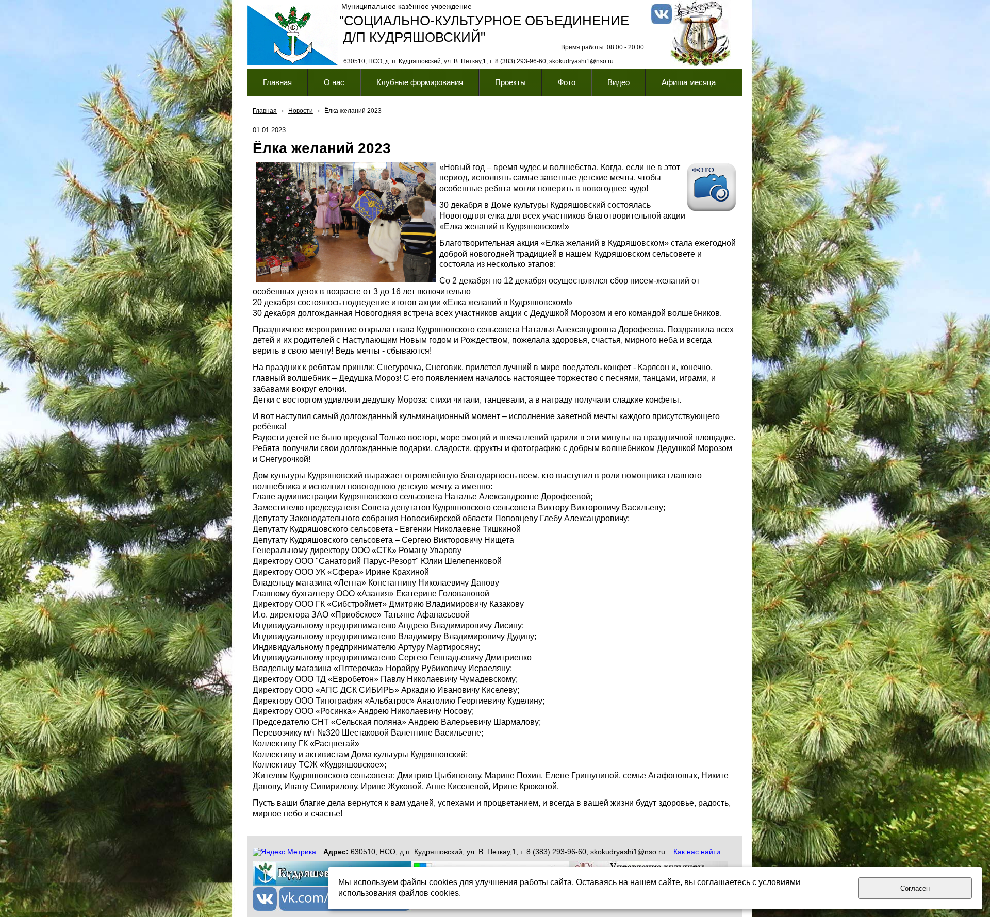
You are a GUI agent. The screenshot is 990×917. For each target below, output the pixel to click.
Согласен (915, 888)
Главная (265, 110)
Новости (300, 110)
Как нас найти (696, 851)
